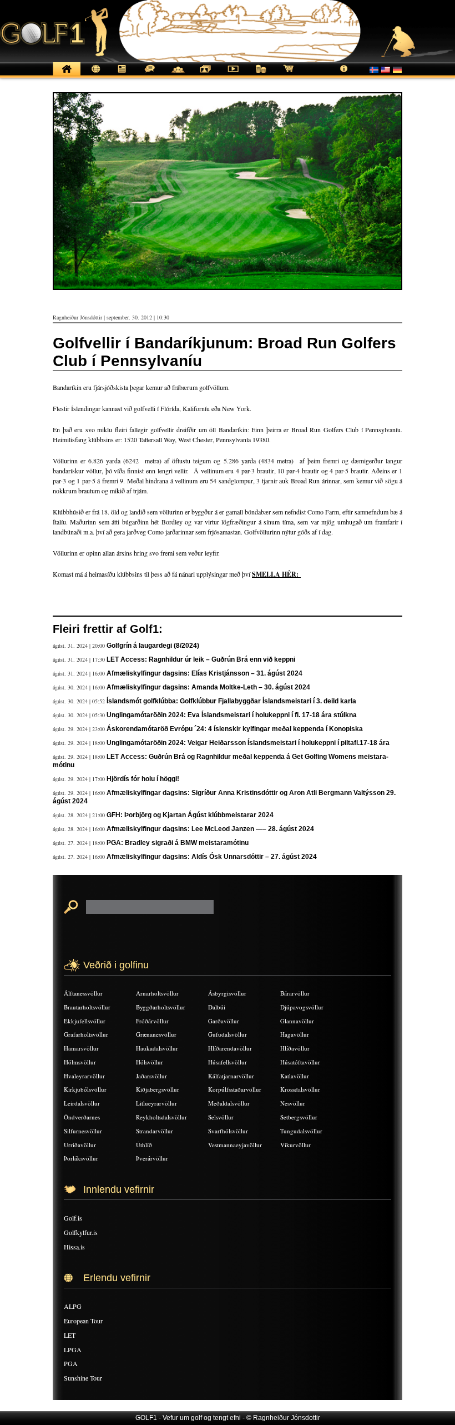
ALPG (73, 1306)
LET (69, 1335)
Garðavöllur (223, 1021)
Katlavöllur (294, 1076)
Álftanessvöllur (83, 993)
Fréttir (94, 74)
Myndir (205, 74)
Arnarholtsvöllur (157, 993)
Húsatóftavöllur (300, 1062)
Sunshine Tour (83, 1377)
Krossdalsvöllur (300, 1089)
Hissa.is (74, 1246)
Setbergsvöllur (298, 1117)
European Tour (83, 1320)
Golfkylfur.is (81, 1232)
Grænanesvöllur (156, 1034)
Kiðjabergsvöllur (157, 1089)
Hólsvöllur (149, 1062)
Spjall (150, 74)
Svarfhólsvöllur (228, 1131)
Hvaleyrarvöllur (84, 1076)
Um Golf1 (344, 74)
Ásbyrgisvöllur (227, 993)
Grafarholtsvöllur (86, 1034)
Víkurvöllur (295, 1145)
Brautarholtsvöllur (87, 1007)
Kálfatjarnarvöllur (231, 1076)
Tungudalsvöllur (301, 1131)
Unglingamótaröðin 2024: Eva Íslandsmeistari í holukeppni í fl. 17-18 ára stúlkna (232, 715)
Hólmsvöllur (80, 1062)
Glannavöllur (297, 1021)
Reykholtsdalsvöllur (161, 1117)
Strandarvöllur (154, 1131)
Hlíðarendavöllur (230, 1048)
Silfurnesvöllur (83, 1131)
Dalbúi (216, 1007)
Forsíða (66, 74)
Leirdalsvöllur (82, 1103)
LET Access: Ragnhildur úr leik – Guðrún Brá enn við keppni (201, 659)
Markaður (261, 74)
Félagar (177, 74)
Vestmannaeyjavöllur (235, 1145)
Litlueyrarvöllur (156, 1103)
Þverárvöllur (152, 1158)
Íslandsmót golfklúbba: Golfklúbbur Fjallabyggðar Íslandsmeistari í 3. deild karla (231, 701)
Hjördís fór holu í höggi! (143, 779)
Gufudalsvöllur (227, 1034)
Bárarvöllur (295, 993)
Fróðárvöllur (152, 1021)
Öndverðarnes (82, 1117)
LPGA (73, 1349)
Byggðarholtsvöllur (160, 1007)
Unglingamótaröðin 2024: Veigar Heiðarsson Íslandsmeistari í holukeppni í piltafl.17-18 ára (248, 743)
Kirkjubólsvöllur (85, 1089)
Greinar (122, 74)
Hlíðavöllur (295, 1048)
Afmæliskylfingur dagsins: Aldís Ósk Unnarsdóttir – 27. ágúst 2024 (212, 857)
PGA (71, 1363)
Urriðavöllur (80, 1145)
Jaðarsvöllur (151, 1076)
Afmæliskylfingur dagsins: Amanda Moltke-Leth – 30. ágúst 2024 (208, 687)
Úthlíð (144, 1145)
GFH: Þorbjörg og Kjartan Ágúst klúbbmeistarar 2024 (190, 815)
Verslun (288, 74)
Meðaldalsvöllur (229, 1103)
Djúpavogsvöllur (301, 1007)
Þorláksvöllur (81, 1158)
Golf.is (73, 1217)
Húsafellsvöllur (227, 1062)
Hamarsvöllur (81, 1048)
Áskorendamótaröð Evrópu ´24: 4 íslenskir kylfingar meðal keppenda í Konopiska (235, 729)
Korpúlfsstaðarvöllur (234, 1089)
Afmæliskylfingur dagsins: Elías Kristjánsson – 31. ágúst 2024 (204, 673)
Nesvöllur (292, 1103)
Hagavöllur (294, 1034)
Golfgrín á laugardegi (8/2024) (153, 645)
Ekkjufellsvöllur (84, 1021)
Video (233, 74)
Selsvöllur (221, 1117)
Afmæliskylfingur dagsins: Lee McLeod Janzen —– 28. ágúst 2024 (210, 829)
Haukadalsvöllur (157, 1048)
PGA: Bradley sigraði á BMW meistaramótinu (178, 843)
